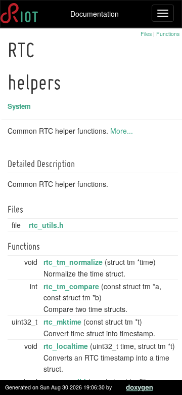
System (19, 106)
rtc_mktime (62, 322)
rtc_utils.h (46, 225)
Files (146, 33)
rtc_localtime (65, 346)
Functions (167, 33)
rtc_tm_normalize (73, 262)
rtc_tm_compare (71, 286)
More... (121, 131)
